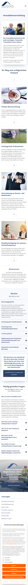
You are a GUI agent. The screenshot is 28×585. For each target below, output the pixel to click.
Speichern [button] (14, 565)
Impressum (23, 581)
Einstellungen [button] (11, 543)
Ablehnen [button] (14, 573)
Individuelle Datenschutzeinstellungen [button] (14, 577)
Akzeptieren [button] (14, 569)
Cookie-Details (5, 581)
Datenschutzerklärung (11, 542)
